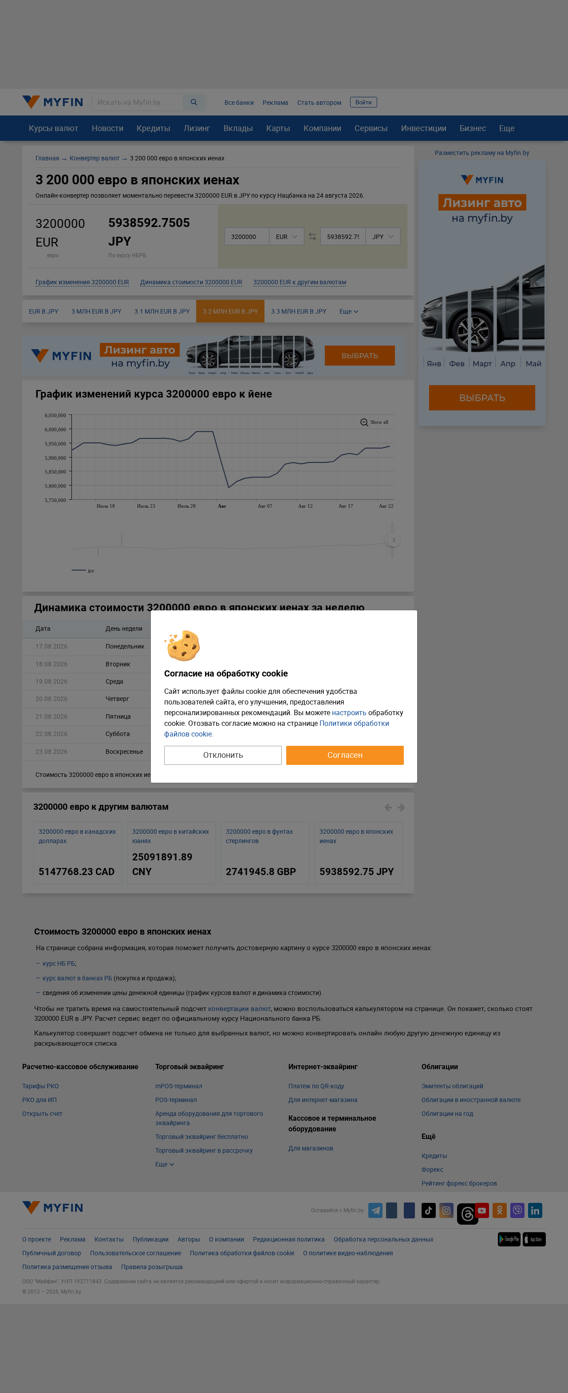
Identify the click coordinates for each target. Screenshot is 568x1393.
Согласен (345, 754)
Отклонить (223, 754)
